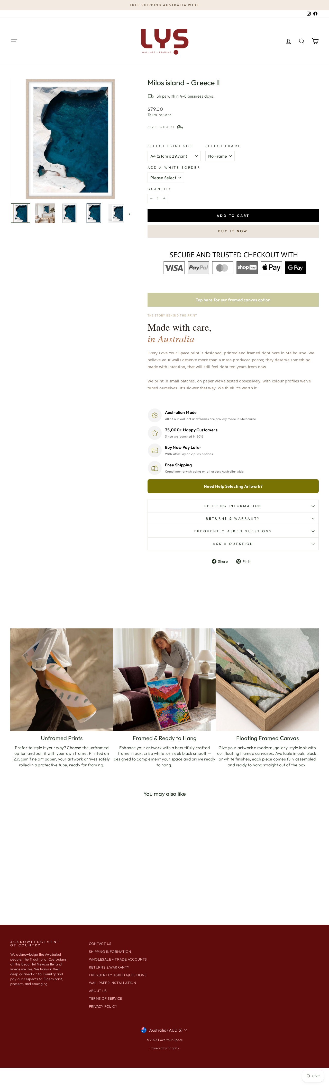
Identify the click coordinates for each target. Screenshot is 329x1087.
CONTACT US (100, 943)
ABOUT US (98, 990)
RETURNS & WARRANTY (109, 967)
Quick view (47, 876)
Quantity (160, 189)
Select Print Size (171, 146)
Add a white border (174, 167)
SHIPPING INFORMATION (233, 506)
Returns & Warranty (233, 518)
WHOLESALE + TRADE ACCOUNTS (118, 959)
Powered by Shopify (164, 1048)
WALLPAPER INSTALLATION (112, 982)
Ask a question (233, 544)
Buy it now (233, 231)
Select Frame (223, 146)
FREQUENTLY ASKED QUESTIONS (118, 975)
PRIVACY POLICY (103, 1006)
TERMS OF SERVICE (105, 998)
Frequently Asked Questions (233, 531)
